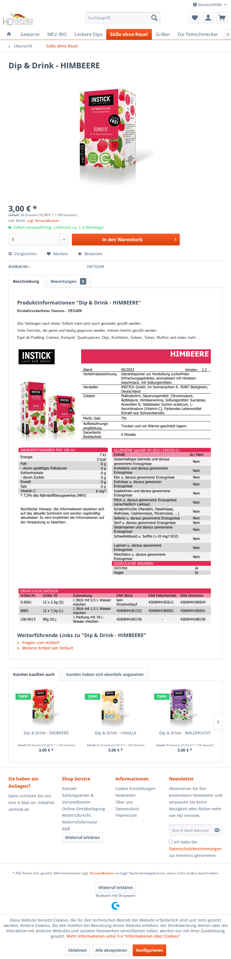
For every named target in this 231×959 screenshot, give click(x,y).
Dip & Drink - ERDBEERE (46, 732)
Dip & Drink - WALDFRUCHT (185, 732)
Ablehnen (77, 950)
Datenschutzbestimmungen (195, 848)
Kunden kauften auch (34, 674)
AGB (66, 828)
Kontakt (69, 788)
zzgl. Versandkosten (43, 220)
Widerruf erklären (82, 837)
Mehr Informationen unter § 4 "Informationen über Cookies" (123, 936)
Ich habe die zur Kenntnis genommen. (195, 848)
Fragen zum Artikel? (40, 642)
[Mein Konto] (208, 17)
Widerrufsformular (79, 822)
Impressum (126, 815)
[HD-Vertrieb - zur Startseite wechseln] (18, 19)
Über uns (124, 802)
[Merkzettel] (194, 17)
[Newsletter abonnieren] (217, 830)
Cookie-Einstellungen (135, 788)
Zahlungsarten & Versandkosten (78, 799)
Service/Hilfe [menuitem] (210, 4)
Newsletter (125, 795)
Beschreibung (26, 281)
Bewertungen (67, 281)
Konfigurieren (149, 950)
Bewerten (93, 253)
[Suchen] (154, 17)
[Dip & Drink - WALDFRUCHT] (184, 707)
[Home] (9, 34)
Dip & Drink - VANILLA (115, 732)
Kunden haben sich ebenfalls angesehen (105, 674)
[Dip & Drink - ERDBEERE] (46, 707)
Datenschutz (127, 808)
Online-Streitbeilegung (83, 808)
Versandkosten (102, 873)
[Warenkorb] (222, 17)
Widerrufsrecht (76, 815)
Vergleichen (25, 253)
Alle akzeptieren (111, 950)
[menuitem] (123, 17)
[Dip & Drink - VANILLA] (115, 707)
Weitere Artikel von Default (47, 648)
